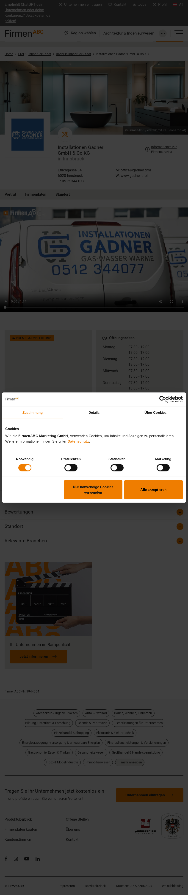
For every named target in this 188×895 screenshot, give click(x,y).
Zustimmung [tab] (32, 412)
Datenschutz (78, 441)
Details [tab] (94, 412)
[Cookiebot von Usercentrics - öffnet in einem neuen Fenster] (163, 399)
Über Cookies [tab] (155, 412)
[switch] (70, 467)
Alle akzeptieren (153, 490)
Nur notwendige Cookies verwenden (93, 489)
